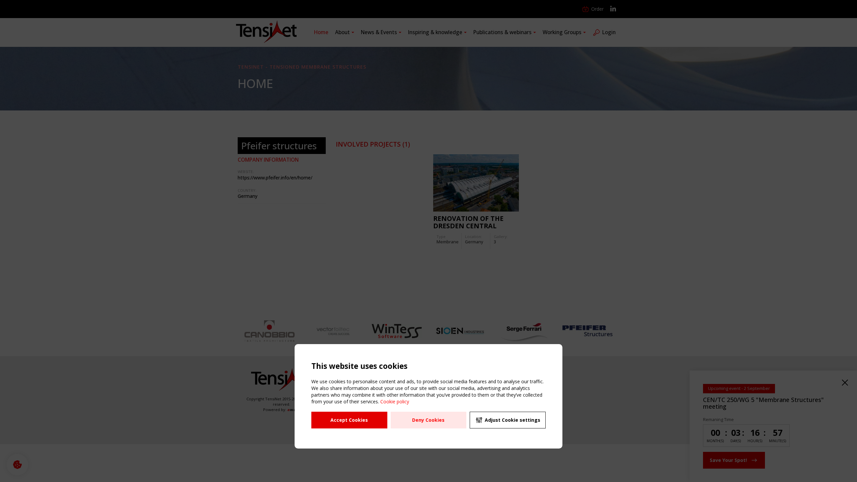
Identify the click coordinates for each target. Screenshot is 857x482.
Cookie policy (394, 401)
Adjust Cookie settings (512, 420)
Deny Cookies (428, 420)
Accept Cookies (349, 420)
